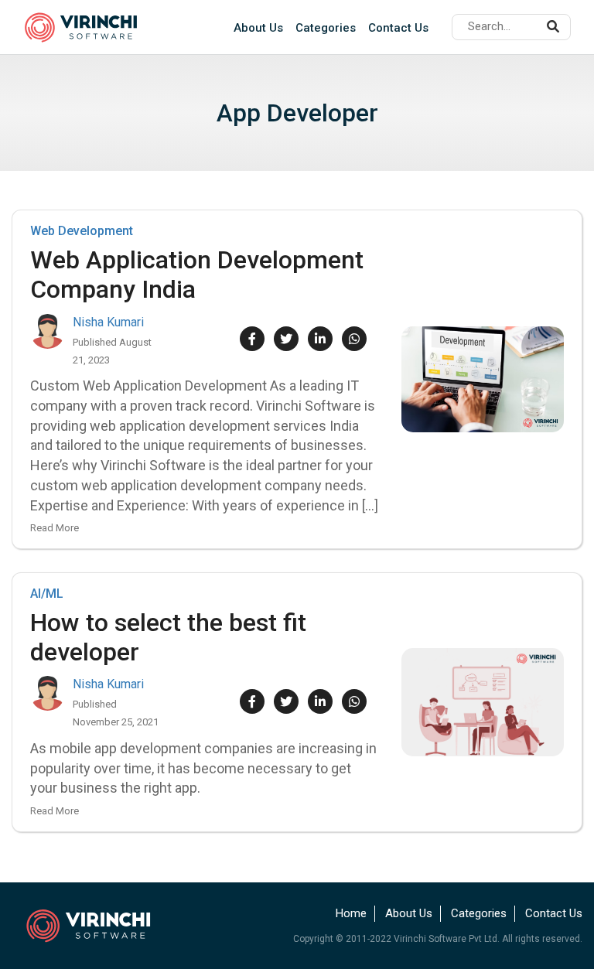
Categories (325, 28)
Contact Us (398, 28)
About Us (258, 28)
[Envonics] (99, 925)
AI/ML (46, 593)
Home (351, 913)
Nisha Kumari (108, 322)
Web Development (81, 230)
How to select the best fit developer (168, 637)
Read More (54, 528)
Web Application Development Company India (197, 274)
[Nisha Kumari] (47, 331)
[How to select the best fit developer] (482, 702)
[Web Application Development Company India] (482, 379)
